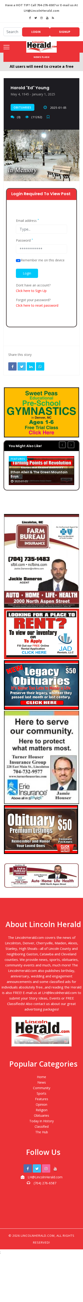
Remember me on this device (43, 260)
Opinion (41, 1104)
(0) (19, 117)
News (41, 1082)
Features (18, 458)
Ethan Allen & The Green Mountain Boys (39, 474)
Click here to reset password (37, 305)
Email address (27, 221)
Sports (41, 1093)
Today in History (41, 1121)
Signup (64, 32)
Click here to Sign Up (31, 290)
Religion (41, 1110)
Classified (42, 1126)
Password (24, 240)
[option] (41, 470)
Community (41, 1088)
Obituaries (22, 107)
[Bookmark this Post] (49, 116)
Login (36, 32)
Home (41, 1077)
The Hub (41, 1132)
